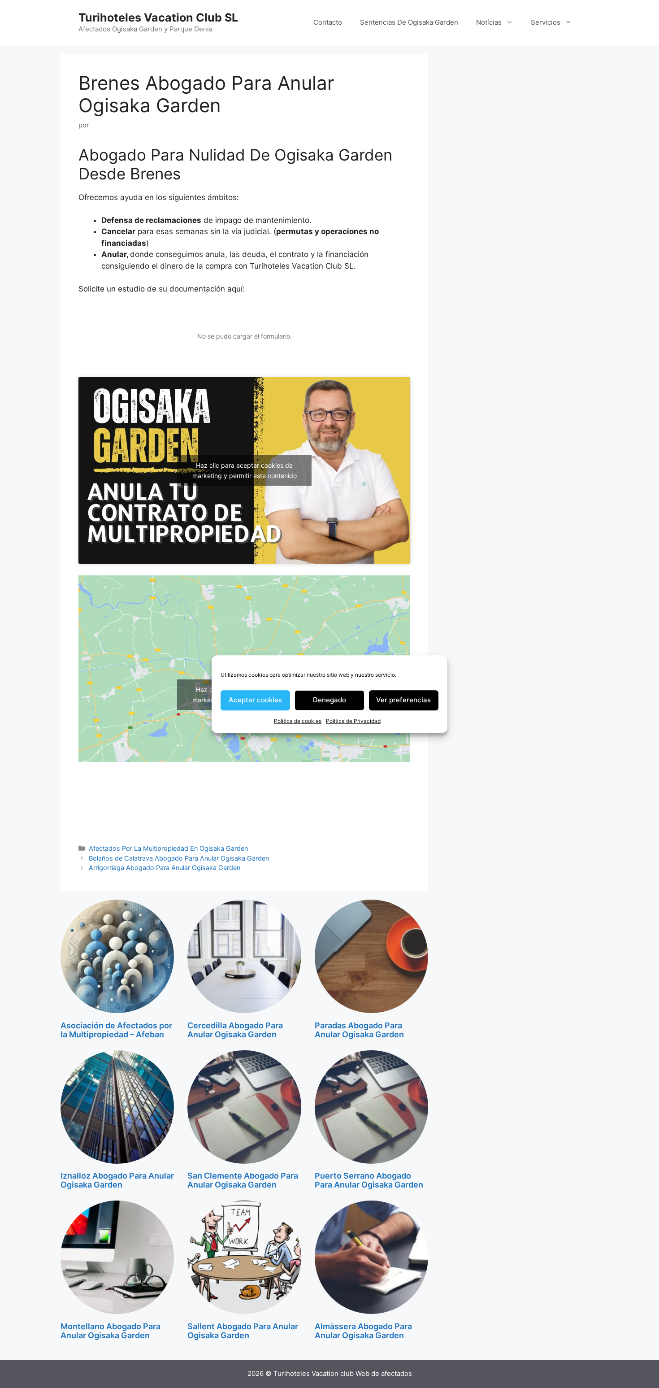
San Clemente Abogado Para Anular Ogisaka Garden (242, 1180)
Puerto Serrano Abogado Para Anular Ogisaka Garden (369, 1180)
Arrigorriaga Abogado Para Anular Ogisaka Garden (164, 867)
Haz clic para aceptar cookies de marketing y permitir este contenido (244, 470)
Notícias (489, 22)
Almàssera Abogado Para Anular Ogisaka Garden (363, 1331)
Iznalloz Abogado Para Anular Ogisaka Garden (117, 1180)
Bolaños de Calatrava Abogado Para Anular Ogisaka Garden (179, 858)
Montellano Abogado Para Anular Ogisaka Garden (110, 1331)
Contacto (327, 22)
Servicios (545, 22)
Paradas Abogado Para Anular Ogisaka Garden (359, 1030)
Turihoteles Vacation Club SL (158, 17)
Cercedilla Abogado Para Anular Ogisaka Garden (235, 1030)
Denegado (329, 700)
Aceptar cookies (255, 700)
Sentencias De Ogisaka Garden (409, 22)
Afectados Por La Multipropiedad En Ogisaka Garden (168, 848)
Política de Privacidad (353, 721)
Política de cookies (297, 721)
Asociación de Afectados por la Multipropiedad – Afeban (116, 1030)
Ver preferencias (403, 700)
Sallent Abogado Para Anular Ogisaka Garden (242, 1331)
